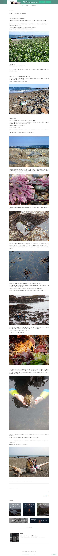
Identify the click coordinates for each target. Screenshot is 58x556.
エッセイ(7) (16, 488)
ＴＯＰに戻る (29, 527)
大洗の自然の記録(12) (11, 488)
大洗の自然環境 (33, 5)
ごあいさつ (27, 5)
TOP (22, 5)
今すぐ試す (42, 1)
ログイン (48, 2)
